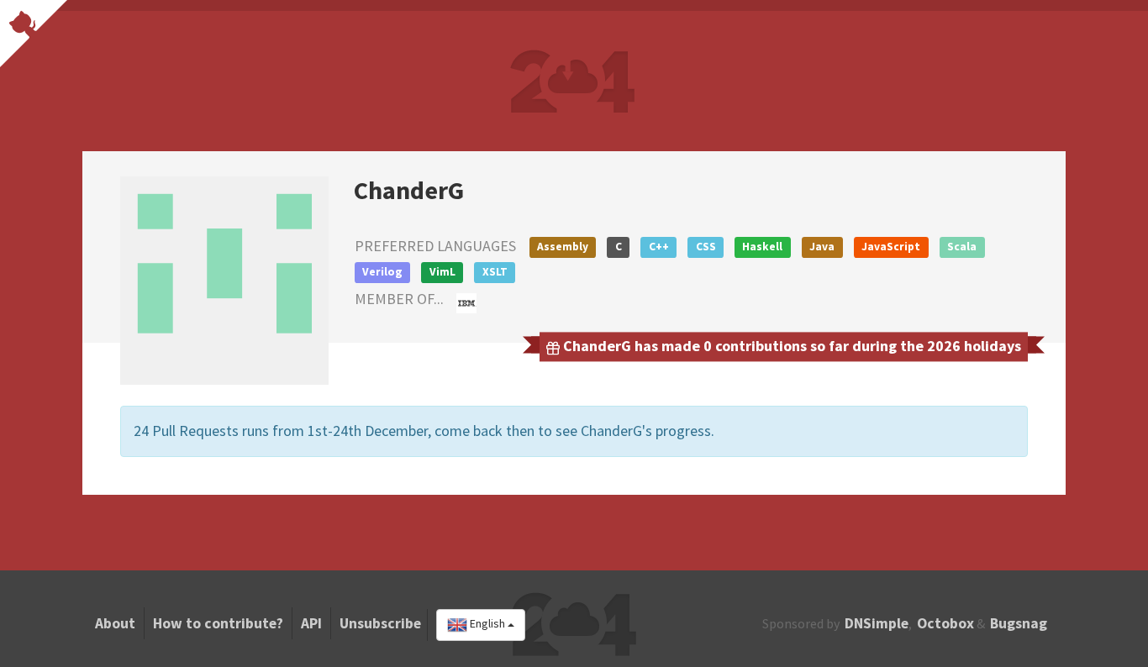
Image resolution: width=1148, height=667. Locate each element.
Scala (962, 246)
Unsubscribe (380, 623)
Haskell (762, 246)
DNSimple (876, 623)
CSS (706, 246)
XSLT (495, 272)
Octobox (945, 623)
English (487, 624)
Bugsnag (1018, 623)
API (311, 623)
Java (822, 246)
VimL (442, 272)
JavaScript (890, 246)
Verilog (382, 272)
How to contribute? (218, 623)
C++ (659, 246)
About (115, 623)
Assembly (562, 246)
